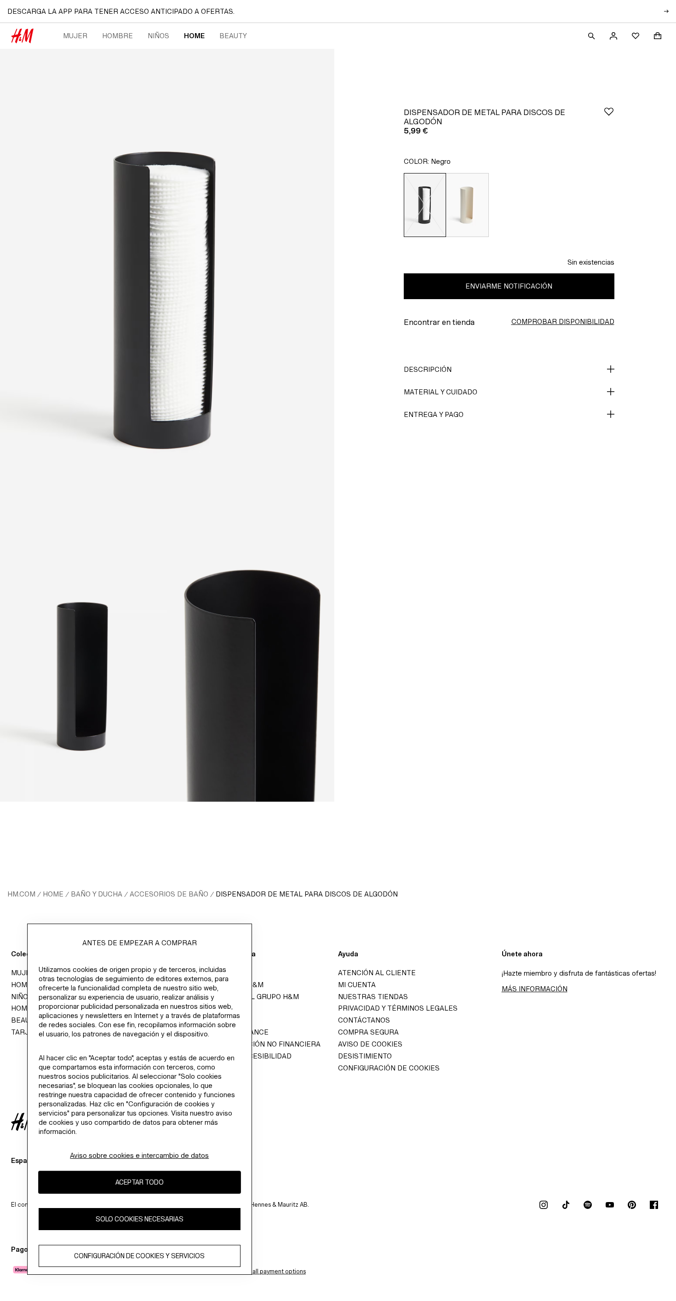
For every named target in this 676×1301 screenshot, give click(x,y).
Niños (158, 36)
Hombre (117, 36)
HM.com (21, 894)
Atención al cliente (377, 973)
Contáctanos (364, 1020)
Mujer (75, 36)
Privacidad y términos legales (398, 1008)
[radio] (425, 205)
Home (194, 36)
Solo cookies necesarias (139, 1219)
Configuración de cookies (389, 1068)
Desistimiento (365, 1056)
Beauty (233, 36)
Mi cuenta (357, 985)
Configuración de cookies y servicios (139, 1256)
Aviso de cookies (370, 1044)
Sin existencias (590, 262)
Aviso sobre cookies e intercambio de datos (139, 1155)
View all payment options (271, 1271)
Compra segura (368, 1032)
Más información (534, 989)
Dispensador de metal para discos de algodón (307, 894)
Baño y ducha (96, 894)
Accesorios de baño (169, 894)
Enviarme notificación (508, 286)
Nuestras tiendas (373, 996)
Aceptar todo (139, 1182)
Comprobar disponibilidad (562, 321)
